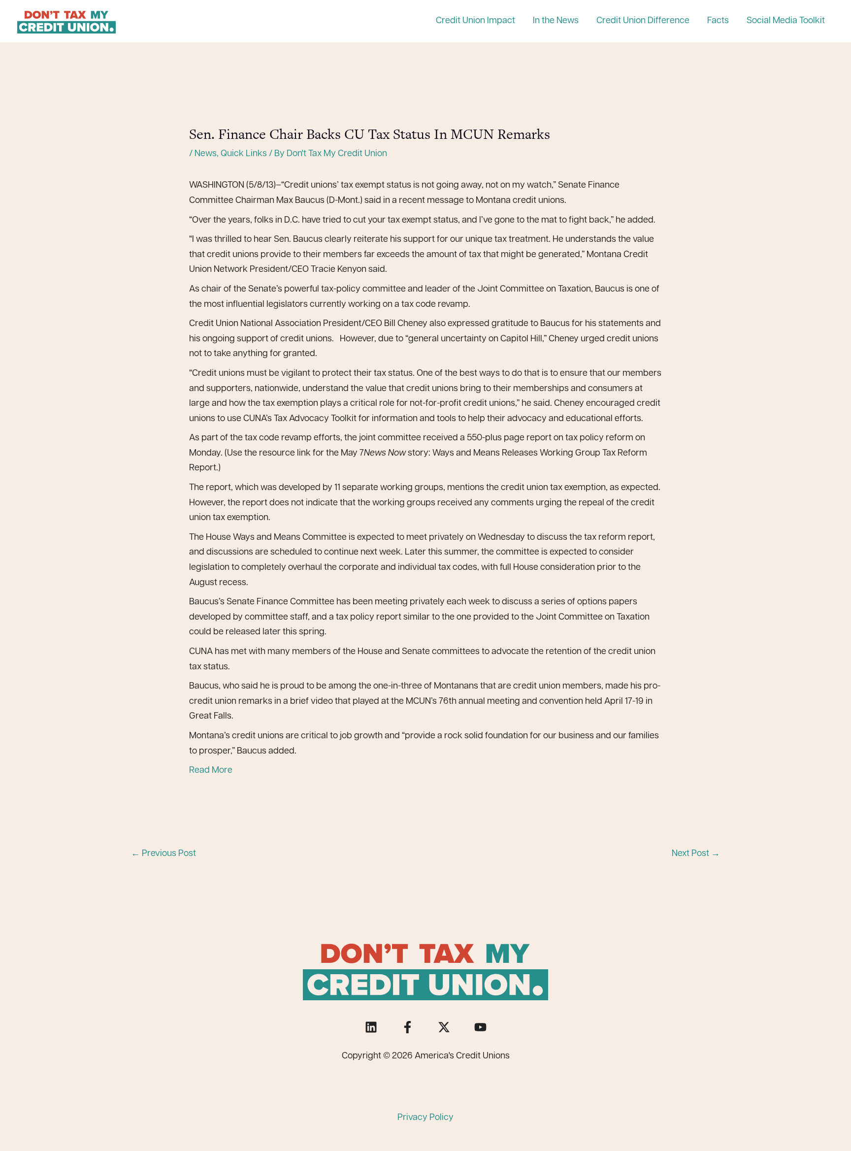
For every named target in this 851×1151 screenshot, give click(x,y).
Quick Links (244, 154)
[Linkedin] (371, 1027)
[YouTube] (480, 1027)
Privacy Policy (425, 1118)
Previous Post (163, 854)
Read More (210, 770)
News (206, 154)
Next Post (696, 854)
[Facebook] (407, 1027)
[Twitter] (444, 1027)
